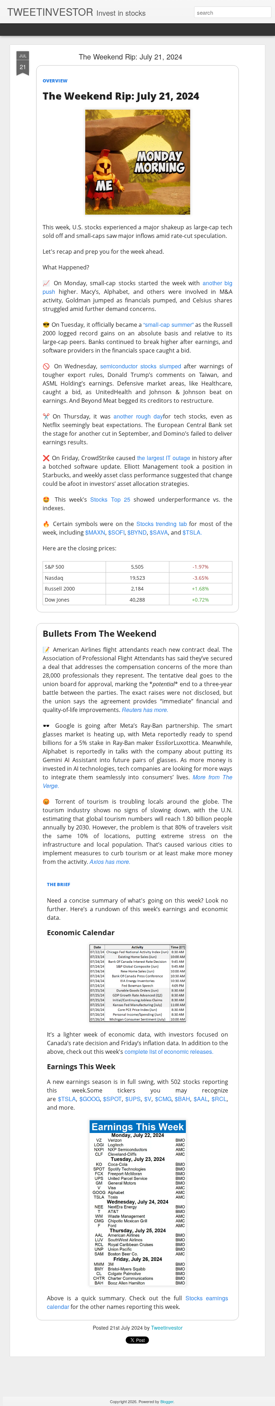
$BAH (182, 1099)
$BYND (137, 532)
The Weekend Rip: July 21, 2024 (130, 56)
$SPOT (112, 1099)
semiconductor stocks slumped (140, 366)
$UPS (133, 1099)
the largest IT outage (163, 458)
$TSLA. (192, 532)
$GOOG (89, 1099)
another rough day (138, 416)
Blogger (166, 1401)
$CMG (163, 1099)
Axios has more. (110, 861)
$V (147, 1099)
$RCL (219, 1099)
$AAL (201, 1099)
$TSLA (67, 1099)
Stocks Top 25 (110, 499)
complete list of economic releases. (169, 1051)
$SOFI (116, 532)
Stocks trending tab (161, 524)
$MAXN (95, 532)
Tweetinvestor (167, 1327)
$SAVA (159, 532)
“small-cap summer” (168, 324)
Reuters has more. (145, 710)
